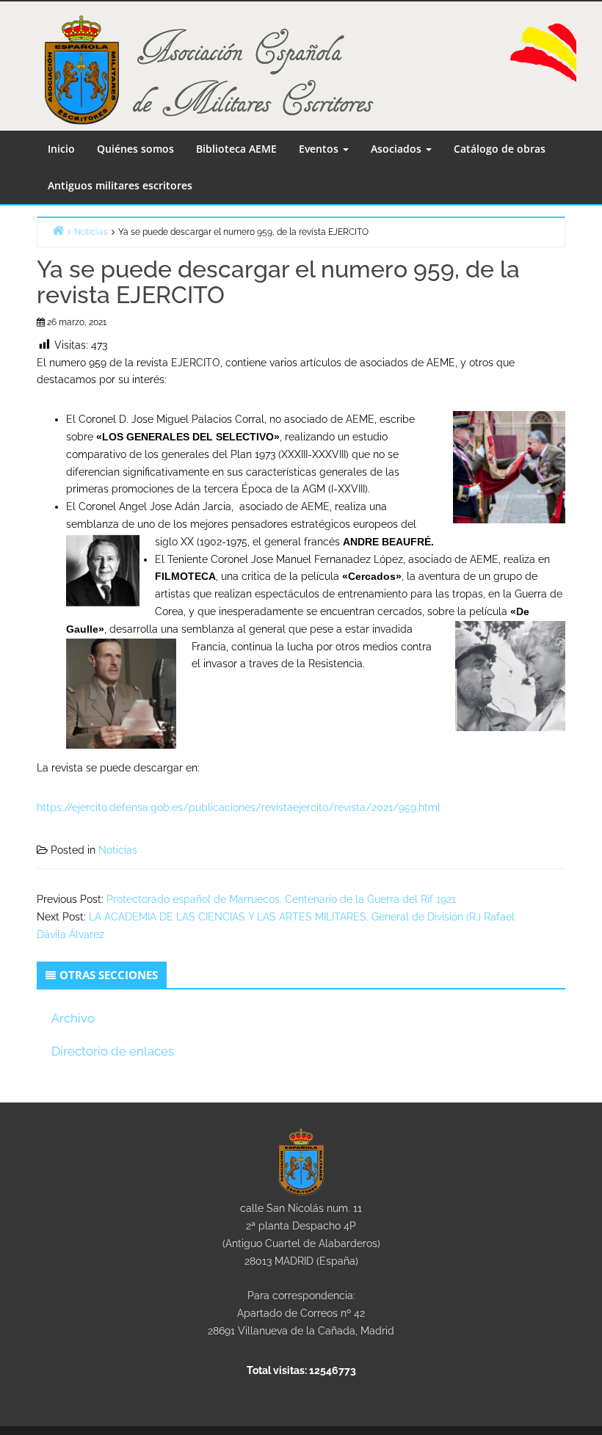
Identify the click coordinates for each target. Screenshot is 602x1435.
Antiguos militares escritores (120, 185)
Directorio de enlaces (112, 1051)
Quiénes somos (135, 149)
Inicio (61, 149)
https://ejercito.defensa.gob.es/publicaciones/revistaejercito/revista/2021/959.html (238, 807)
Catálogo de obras (499, 149)
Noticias (117, 850)
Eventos (320, 149)
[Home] (58, 230)
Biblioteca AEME (236, 149)
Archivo (73, 1018)
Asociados (397, 149)
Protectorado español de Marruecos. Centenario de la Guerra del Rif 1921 (281, 899)
